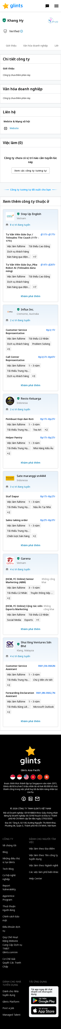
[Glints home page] (13, 6)
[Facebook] (23, 798)
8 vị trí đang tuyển (20, 224)
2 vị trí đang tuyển (20, 320)
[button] (47, 6)
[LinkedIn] (30, 798)
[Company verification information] (21, 31)
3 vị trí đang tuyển (20, 486)
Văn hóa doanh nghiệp (35, 45)
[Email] (37, 798)
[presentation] (13, 6)
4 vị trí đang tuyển (20, 569)
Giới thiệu (11, 45)
